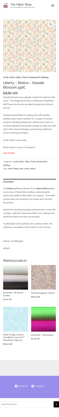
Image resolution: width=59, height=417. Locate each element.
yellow (33, 168)
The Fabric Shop (21, 4)
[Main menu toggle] (53, 5)
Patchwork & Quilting (38, 77)
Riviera (10, 188)
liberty (16, 168)
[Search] (56, 404)
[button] (51, 24)
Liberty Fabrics (42, 188)
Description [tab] (8, 181)
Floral (25, 77)
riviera (26, 168)
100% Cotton (9, 77)
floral (10, 168)
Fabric (19, 77)
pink (21, 168)
